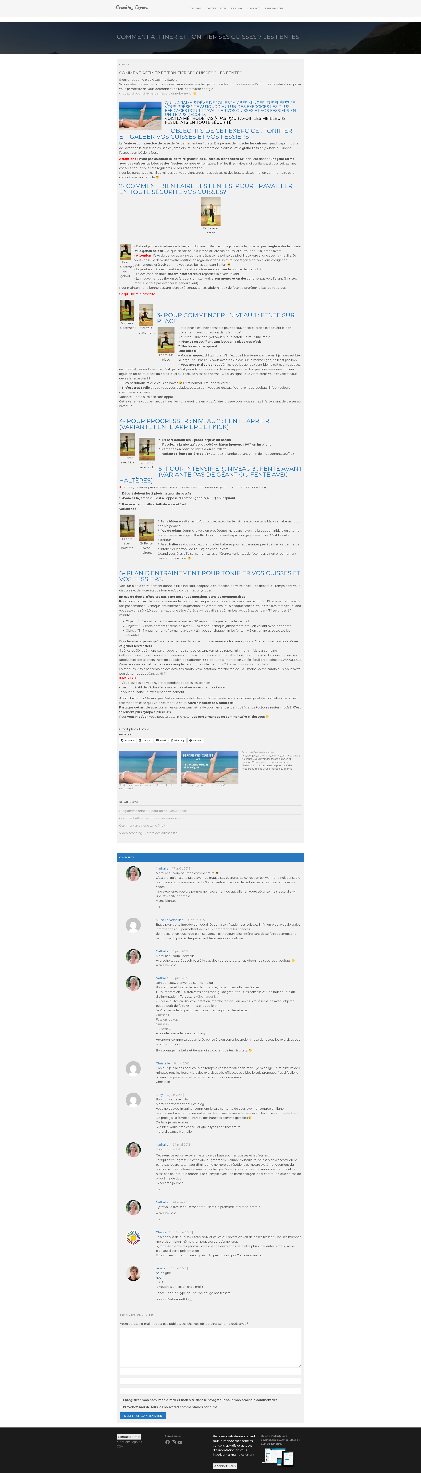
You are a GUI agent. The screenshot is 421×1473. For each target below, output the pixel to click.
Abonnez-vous (225, 1466)
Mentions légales (129, 1442)
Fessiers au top (167, 1019)
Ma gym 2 (163, 1029)
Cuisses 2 (163, 1024)
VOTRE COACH (216, 8)
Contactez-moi (129, 1437)
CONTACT (253, 8)
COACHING (195, 8)
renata (161, 1268)
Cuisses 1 (162, 1015)
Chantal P (163, 1232)
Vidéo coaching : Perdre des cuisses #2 (203, 785)
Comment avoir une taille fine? (142, 825)
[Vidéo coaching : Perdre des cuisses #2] (210, 767)
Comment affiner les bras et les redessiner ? (151, 818)
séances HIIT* (157, 673)
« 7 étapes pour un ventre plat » (245, 664)
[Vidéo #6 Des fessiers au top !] (273, 760)
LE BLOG (236, 8)
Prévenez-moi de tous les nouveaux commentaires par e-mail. (171, 1407)
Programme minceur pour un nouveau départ (153, 811)
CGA (120, 1446)
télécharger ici (206, 996)
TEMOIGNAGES (274, 8)
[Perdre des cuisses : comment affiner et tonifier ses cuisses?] (148, 767)
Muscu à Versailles (169, 920)
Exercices (125, 64)
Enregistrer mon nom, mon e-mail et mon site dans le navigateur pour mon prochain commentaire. (201, 1400)
